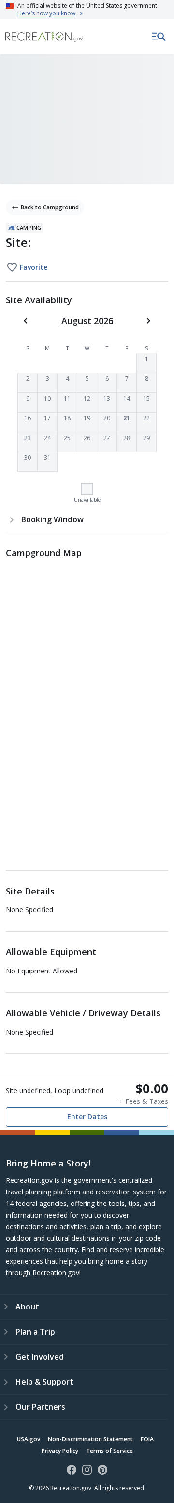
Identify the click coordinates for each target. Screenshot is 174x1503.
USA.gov (28, 1439)
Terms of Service (109, 1451)
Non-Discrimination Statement (90, 1439)
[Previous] (25, 320)
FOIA (147, 1439)
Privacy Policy (60, 1451)
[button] (146, 363)
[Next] (148, 320)
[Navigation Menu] (159, 36)
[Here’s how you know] (87, 9)
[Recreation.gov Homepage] (44, 36)
